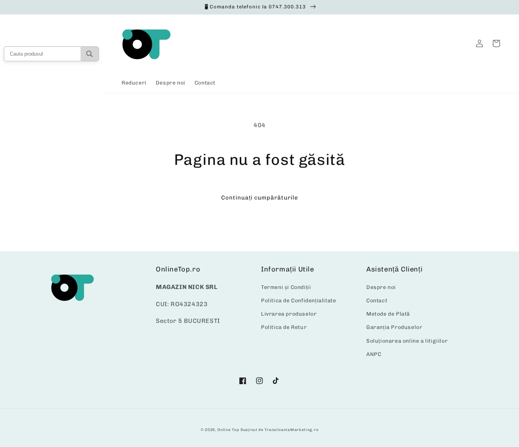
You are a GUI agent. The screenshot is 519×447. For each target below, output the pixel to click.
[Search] (89, 54)
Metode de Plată (388, 314)
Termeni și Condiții (286, 287)
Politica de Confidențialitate (298, 300)
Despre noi (381, 287)
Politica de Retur (284, 327)
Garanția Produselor (394, 327)
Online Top (228, 430)
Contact (376, 300)
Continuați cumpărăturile (259, 197)
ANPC (373, 354)
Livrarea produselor (288, 314)
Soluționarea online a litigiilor (407, 341)
